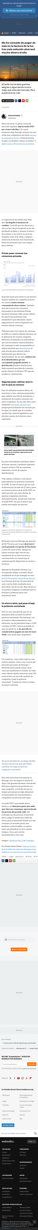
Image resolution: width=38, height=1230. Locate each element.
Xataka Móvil (6, 1155)
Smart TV (5, 1115)
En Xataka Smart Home (10, 448)
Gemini (30, 33)
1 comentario (8, 101)
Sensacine (23, 1165)
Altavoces (22, 33)
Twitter (19, 100)
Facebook (16, 100)
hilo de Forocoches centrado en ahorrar (18, 578)
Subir (30, 1141)
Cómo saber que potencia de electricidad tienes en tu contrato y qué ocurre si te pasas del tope (19, 452)
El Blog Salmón (24, 1191)
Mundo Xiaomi (6, 1164)
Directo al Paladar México (8, 1217)
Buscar (35, 1133)
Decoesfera (6, 1194)
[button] (15, 115)
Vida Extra (23, 1155)
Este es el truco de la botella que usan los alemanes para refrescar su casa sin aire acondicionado (19, 849)
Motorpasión (24, 1178)
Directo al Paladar (8, 1178)
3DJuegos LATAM (25, 1207)
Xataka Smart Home (8, 1161)
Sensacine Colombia (26, 1213)
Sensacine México (25, 1210)
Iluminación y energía (27, 1101)
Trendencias (6, 1191)
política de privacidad (29, 1068)
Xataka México (7, 1207)
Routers (22, 1115)
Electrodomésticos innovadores (26, 1096)
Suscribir (31, 1064)
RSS (26, 1077)
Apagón (6, 33)
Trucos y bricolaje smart (26, 1106)
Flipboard (23, 100)
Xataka (4, 1152)
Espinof (22, 1168)
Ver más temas (8, 1125)
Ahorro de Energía (8, 1111)
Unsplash (30, 840)
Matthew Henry (16, 840)
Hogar (11, 856)
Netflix (14, 33)
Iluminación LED (25, 1111)
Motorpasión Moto (25, 1181)
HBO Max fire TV (21, 1048)
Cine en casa (6, 1119)
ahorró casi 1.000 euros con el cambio (18, 143)
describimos (24, 348)
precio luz (20, 856)
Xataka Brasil (6, 1210)
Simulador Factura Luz (20, 404)
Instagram (22, 1077)
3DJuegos (23, 1152)
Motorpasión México (26, 1216)
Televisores (6, 1095)
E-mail (27, 100)
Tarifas (29, 856)
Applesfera (5, 1158)
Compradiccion (7, 1197)
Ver (20, 949)
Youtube (18, 1077)
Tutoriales (5, 1105)
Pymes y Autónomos (26, 1194)
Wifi (21, 1119)
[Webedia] (8, 1142)
